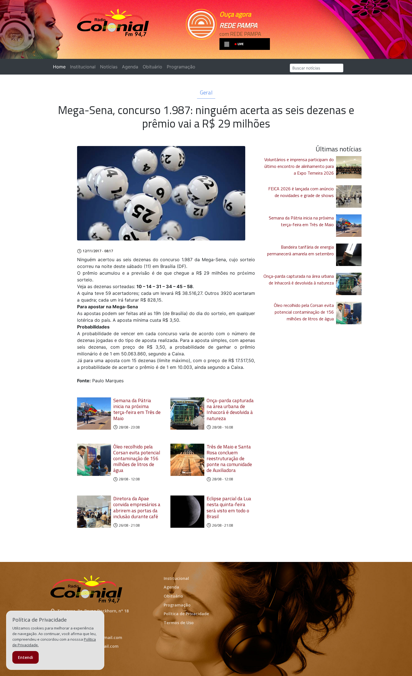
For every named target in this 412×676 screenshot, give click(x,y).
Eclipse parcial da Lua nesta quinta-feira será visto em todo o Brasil (229, 507)
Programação (181, 67)
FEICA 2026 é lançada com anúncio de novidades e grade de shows (301, 192)
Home (60, 67)
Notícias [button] (108, 67)
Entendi (25, 657)
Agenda (130, 67)
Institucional (83, 67)
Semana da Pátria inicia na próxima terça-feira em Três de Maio (137, 409)
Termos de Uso (179, 622)
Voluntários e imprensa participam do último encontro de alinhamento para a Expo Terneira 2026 (299, 166)
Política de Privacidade (186, 613)
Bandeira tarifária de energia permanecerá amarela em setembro (300, 250)
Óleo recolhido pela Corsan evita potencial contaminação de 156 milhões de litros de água (136, 458)
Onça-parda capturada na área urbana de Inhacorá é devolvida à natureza (230, 409)
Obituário (152, 67)
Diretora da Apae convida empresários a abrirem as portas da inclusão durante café (136, 507)
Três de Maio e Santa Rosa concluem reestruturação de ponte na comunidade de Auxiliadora (229, 458)
